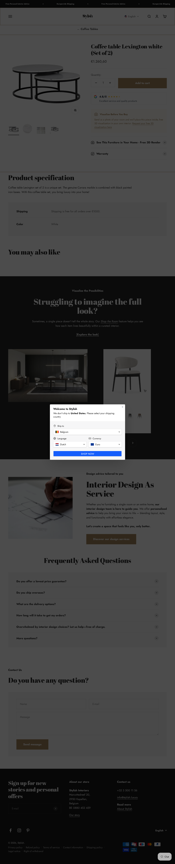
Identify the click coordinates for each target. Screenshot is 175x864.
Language (61, 438)
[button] (87, 432)
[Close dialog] (122, 407)
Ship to (60, 426)
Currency (97, 438)
